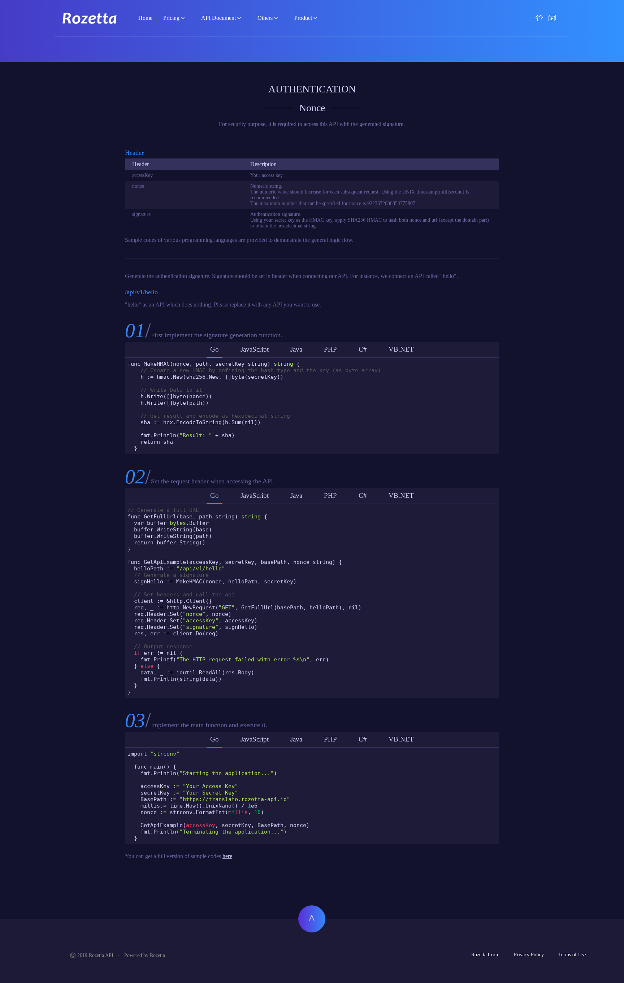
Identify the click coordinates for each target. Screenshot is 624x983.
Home (145, 18)
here (227, 856)
